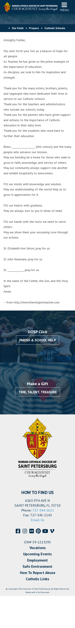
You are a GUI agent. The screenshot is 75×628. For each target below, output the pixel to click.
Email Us (37, 520)
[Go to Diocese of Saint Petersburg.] (4, 28)
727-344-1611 (43, 510)
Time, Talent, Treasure (37, 392)
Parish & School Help (37, 340)
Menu (64, 10)
